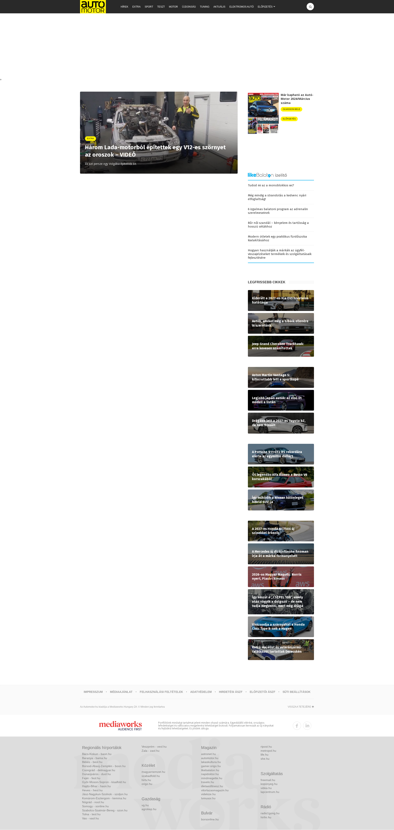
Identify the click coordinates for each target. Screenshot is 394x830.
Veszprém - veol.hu (154, 746)
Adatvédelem (201, 691)
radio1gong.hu (270, 813)
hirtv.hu (146, 780)
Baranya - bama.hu (94, 758)
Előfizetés (265, 6)
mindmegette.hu (211, 778)
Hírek (124, 6)
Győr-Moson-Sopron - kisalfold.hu (104, 782)
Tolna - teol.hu (91, 814)
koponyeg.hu (269, 784)
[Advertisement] (197, 46)
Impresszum (93, 691)
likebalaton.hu (210, 770)
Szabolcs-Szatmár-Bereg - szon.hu (104, 810)
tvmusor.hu (208, 798)
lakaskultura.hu (211, 762)
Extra (136, 6)
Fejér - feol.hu (91, 778)
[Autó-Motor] (93, 6)
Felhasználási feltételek (161, 691)
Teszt (161, 6)
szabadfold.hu (151, 776)
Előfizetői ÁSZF (262, 691)
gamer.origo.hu (211, 766)
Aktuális (219, 6)
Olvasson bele (291, 109)
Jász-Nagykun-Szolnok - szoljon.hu (105, 794)
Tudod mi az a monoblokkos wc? (271, 185)
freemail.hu (268, 780)
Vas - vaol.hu (90, 818)
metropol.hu (268, 750)
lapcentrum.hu (270, 792)
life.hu (264, 754)
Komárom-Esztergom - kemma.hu (104, 798)
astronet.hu (208, 754)
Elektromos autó (241, 6)
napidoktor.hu (210, 774)
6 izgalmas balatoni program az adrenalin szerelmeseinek (278, 211)
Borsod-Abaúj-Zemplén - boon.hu (104, 766)
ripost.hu (266, 746)
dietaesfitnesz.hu (212, 786)
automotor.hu (209, 758)
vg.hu (145, 805)
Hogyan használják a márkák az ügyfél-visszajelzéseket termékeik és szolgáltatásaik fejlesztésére (280, 254)
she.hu (265, 758)
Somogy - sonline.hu (95, 806)
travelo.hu (207, 782)
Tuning (204, 6)
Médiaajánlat (121, 691)
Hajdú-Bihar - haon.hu (96, 786)
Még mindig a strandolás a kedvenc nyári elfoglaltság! (277, 197)
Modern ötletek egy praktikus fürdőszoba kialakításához (277, 238)
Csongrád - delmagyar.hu (98, 770)
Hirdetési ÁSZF (231, 691)
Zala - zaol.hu (150, 750)
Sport (149, 6)
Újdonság (189, 6)
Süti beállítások (296, 691)
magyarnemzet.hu (153, 771)
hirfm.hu (266, 817)
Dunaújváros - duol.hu (96, 774)
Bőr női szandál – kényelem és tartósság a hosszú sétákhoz (278, 224)
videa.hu (266, 788)
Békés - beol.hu (92, 762)
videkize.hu (208, 794)
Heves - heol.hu (92, 790)
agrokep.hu (149, 809)
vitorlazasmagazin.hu (215, 790)
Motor (173, 6)
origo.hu (147, 784)
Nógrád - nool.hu (93, 802)
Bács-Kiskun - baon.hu (96, 754)
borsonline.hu (210, 819)
